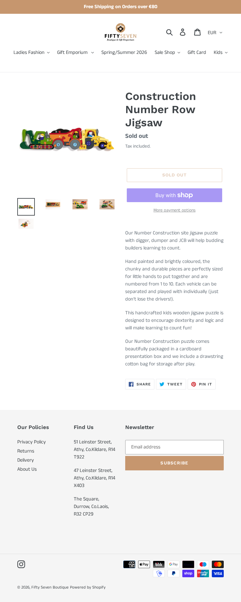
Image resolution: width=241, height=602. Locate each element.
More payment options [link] (174, 210)
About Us (27, 469)
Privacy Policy (31, 442)
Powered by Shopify (87, 587)
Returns (25, 451)
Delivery (25, 460)
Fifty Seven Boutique (50, 587)
